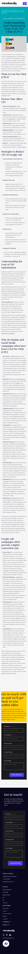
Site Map (4, 916)
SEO (4, 897)
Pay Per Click (20, 18)
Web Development (7, 889)
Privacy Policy (6, 908)
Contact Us (5, 919)
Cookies (4, 911)
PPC (3, 900)
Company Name (8, 752)
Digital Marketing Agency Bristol (9, 10)
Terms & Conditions (7, 913)
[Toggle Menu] (25, 3)
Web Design (5, 892)
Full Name (9, 726)
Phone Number (8, 743)
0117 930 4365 (7, 879)
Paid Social (5, 902)
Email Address (10, 735)
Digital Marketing (9, 18)
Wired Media (9, 938)
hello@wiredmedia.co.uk (8, 881)
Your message (7, 760)
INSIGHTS (22, 10)
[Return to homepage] (9, 3)
